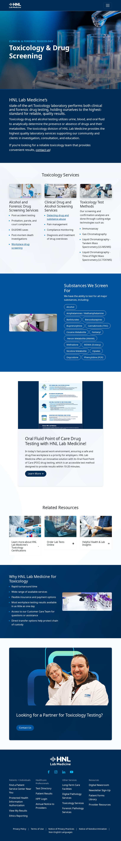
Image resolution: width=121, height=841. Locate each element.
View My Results (18, 810)
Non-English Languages (60, 832)
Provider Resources (100, 804)
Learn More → (36, 473)
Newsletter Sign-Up (100, 790)
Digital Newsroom (99, 785)
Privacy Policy (19, 828)
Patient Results (44, 793)
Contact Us (25, 727)
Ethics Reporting (18, 815)
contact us (43, 150)
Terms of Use (37, 828)
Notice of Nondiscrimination (93, 828)
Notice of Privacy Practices (61, 828)
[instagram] (55, 772)
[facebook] (49, 772)
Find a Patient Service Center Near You (20, 788)
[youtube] (71, 772)
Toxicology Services (73, 803)
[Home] (60, 763)
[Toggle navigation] (108, 5)
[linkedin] (63, 772)
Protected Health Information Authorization (18, 801)
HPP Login (41, 798)
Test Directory (43, 788)
